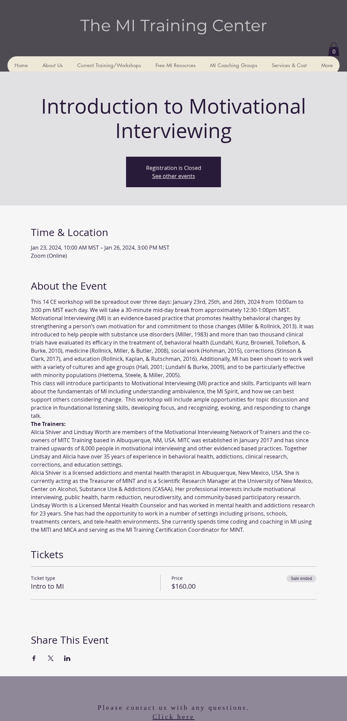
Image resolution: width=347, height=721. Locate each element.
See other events (173, 176)
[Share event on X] (50, 658)
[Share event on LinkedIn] (67, 658)
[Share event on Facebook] (34, 658)
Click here (173, 716)
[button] (334, 49)
